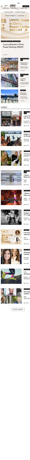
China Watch (14, 8)
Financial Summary (20, 12)
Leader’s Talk (23, 8)
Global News (6, 8)
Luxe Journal (21, 15)
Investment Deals (8, 12)
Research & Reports (10, 15)
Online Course (14, 19)
